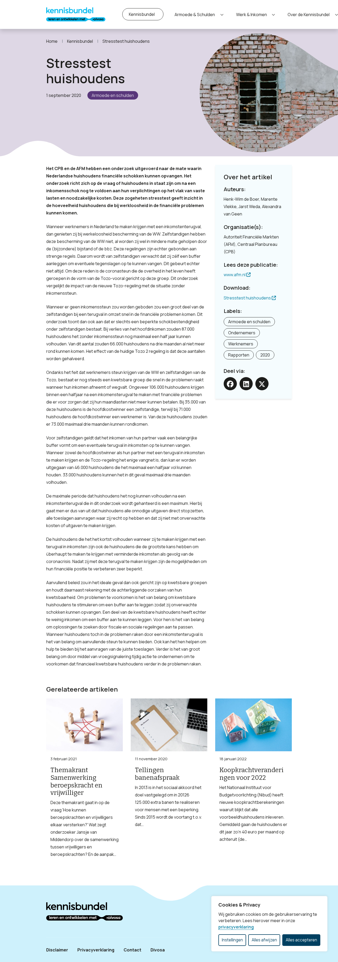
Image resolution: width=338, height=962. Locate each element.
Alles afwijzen (264, 940)
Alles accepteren (301, 940)
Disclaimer (57, 950)
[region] (269, 923)
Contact (132, 950)
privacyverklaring (236, 927)
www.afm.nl (235, 275)
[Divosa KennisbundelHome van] (75, 14)
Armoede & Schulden (195, 14)
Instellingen (232, 940)
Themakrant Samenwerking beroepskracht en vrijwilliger (76, 781)
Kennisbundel (142, 14)
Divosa (158, 950)
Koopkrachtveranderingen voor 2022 (251, 773)
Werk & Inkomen (251, 14)
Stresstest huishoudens (248, 298)
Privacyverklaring (95, 950)
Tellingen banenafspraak (157, 773)
